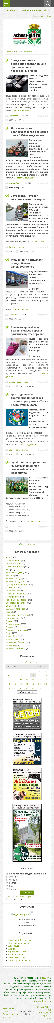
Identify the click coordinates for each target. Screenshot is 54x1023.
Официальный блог (17, 951)
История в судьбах (15, 581)
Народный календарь (16, 599)
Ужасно (13, 889)
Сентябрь (27, 51)
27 (21, 688)
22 (33, 684)
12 (15, 679)
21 (27, 684)
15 (33, 679)
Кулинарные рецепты (18, 943)
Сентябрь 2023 (27, 662)
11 (8, 679)
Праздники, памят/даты (17, 615)
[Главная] (27, 45)
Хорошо (13, 879)
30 (39, 688)
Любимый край (13, 590)
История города (14, 578)
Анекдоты (13, 948)
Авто (8, 557)
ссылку (45, 977)
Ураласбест (15, 183)
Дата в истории (13, 563)
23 (39, 684)
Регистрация (39, 16)
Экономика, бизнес (15, 642)
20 (21, 684)
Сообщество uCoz (17, 954)
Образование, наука (18, 450)
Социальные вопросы (16, 630)
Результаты (11, 896)
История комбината (15, 648)
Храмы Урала (12, 639)
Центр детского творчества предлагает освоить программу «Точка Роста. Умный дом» (29, 400)
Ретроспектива (13, 624)
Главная (9, 51)
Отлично (13, 876)
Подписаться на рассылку (10, 1015)
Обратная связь (46, 1017)
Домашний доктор (15, 566)
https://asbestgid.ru (42, 1001)
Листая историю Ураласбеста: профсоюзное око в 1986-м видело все (29, 132)
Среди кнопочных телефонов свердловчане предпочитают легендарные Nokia (28, 65)
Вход (49, 16)
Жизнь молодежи (16, 247)
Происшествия (13, 618)
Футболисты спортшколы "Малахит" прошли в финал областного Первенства (28, 468)
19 (15, 684)
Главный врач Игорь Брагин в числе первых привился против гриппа (27, 330)
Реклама (10, 627)
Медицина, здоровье (18, 382)
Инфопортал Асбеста (19, 960)
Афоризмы (13, 945)
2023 (18, 51)
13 (21, 679)
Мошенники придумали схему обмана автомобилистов (27, 263)
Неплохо (13, 883)
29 (33, 688)
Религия (10, 621)
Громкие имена (13, 560)
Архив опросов (26, 896)
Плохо (12, 886)
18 (8, 684)
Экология (10, 645)
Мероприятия (12, 596)
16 (39, 679)
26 (15, 688)
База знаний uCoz (17, 957)
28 (27, 688)
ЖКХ (8, 569)
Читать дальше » (22, 110)
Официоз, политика (15, 608)
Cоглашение (45, 1012)
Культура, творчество (17, 584)
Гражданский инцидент (19, 940)
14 (27, 679)
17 (45, 679)
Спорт (11, 526)
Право (9, 612)
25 (8, 688)
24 (45, 684)
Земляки (10, 575)
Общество (13, 115)
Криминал (13, 314)
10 (45, 675)
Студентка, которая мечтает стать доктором (28, 197)
